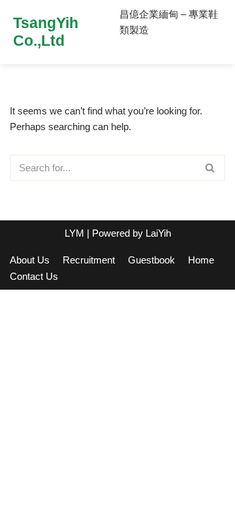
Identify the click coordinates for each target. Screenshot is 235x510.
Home (201, 259)
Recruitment (89, 259)
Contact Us (34, 276)
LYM (74, 233)
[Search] (210, 167)
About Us (30, 259)
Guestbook (151, 259)
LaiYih (158, 233)
